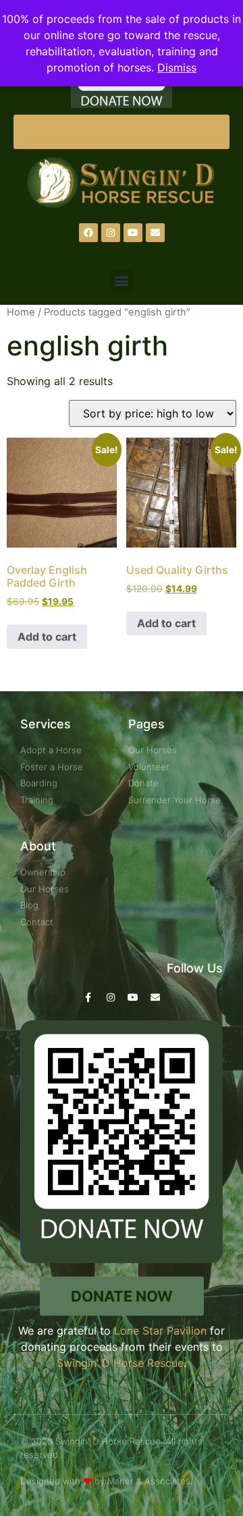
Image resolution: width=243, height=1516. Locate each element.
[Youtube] (133, 232)
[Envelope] (155, 232)
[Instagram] (110, 232)
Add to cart (47, 636)
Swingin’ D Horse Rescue (120, 1363)
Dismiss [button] (176, 67)
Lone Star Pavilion (160, 1330)
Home (21, 312)
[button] (122, 280)
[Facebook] (88, 232)
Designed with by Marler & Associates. (106, 1481)
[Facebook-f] (88, 997)
